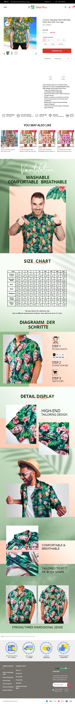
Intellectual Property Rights (21, 687)
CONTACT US (47, 2)
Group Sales (19, 680)
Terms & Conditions (8, 687)
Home (2, 636)
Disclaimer (18, 683)
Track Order (61, 2)
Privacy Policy (6, 680)
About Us (18, 670)
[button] (8, 33)
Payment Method (7, 690)
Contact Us (19, 673)
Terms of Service (7, 683)
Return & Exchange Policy (8, 673)
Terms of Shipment (8, 677)
